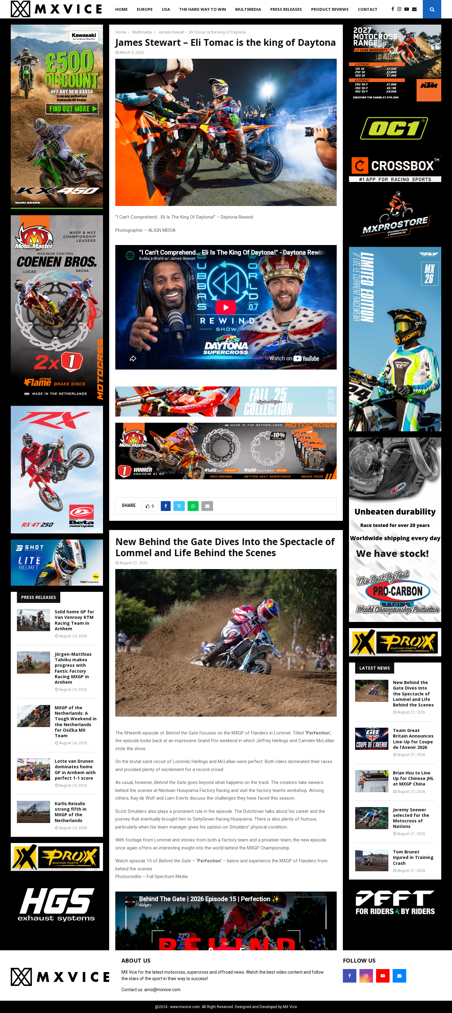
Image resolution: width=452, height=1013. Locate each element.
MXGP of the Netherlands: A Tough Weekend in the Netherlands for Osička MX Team (76, 721)
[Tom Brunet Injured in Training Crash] (371, 860)
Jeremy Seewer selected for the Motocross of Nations (411, 818)
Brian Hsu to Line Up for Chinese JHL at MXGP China (413, 778)
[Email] (416, 9)
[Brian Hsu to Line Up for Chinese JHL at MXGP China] (371, 781)
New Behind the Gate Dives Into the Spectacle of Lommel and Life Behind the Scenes (413, 693)
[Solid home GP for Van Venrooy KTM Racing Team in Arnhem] (33, 620)
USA (166, 9)
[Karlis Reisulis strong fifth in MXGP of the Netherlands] (33, 812)
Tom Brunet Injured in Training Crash (413, 857)
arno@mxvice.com (162, 989)
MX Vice (290, 1007)
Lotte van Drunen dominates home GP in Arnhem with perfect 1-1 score (75, 769)
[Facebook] (394, 9)
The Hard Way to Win (202, 9)
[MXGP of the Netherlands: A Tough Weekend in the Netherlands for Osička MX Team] (33, 716)
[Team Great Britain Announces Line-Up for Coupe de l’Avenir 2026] (371, 739)
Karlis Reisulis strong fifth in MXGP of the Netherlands (70, 812)
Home (121, 9)
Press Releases (286, 9)
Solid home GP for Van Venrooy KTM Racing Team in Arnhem (74, 620)
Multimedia (248, 9)
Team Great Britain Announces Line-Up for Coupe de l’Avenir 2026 (413, 738)
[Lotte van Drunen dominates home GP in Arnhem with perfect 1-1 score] (33, 769)
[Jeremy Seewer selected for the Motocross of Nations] (371, 818)
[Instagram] (400, 9)
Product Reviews (330, 9)
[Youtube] (408, 9)
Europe (145, 9)
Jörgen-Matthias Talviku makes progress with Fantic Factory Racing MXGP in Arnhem (73, 668)
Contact (368, 9)
